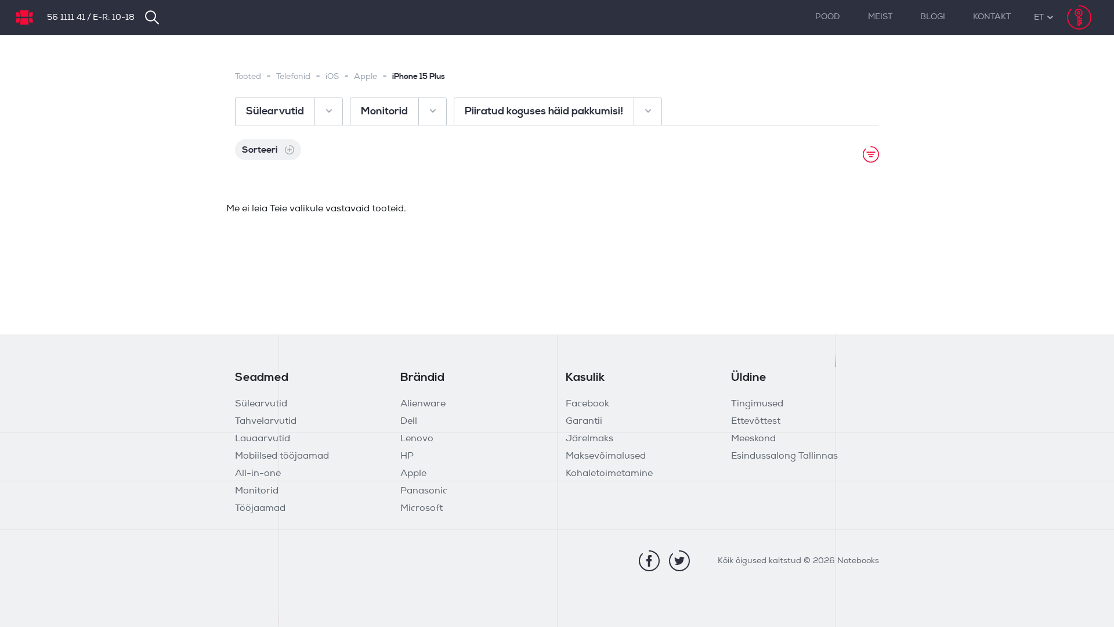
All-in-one (258, 473)
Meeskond (753, 439)
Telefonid (293, 77)
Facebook (587, 404)
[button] (1039, 18)
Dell (408, 421)
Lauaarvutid (262, 439)
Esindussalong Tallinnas (784, 456)
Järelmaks (589, 439)
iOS (332, 77)
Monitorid (256, 491)
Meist (880, 17)
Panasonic (423, 491)
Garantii (584, 421)
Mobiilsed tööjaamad (282, 456)
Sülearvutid (261, 404)
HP (407, 456)
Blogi (932, 17)
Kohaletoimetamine (609, 473)
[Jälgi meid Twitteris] (679, 560)
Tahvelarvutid (265, 421)
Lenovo (416, 439)
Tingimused (757, 404)
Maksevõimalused (606, 456)
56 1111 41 (66, 17)
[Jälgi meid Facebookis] (649, 560)
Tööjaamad (260, 508)
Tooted (248, 77)
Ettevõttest (755, 421)
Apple (365, 77)
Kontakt (992, 17)
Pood (827, 17)
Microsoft (421, 508)
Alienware (423, 404)
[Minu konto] (1079, 17)
